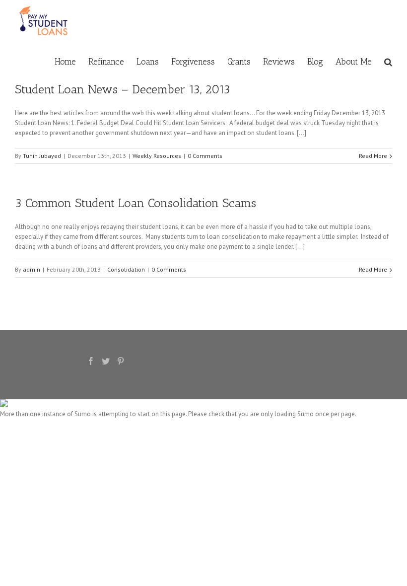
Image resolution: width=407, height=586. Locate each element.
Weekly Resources (157, 155)
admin (31, 269)
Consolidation (126, 269)
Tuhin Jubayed (42, 155)
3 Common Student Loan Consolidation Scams (135, 203)
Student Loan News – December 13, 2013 (122, 89)
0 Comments (205, 155)
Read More (373, 155)
